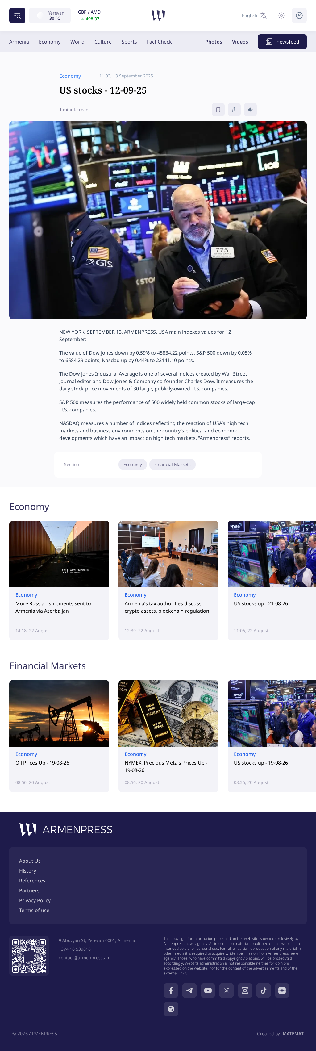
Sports (129, 41)
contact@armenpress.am (84, 958)
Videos (240, 41)
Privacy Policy (35, 900)
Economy (49, 41)
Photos (213, 41)
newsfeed (287, 41)
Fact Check (159, 41)
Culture (103, 41)
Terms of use (34, 910)
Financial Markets (172, 464)
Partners (29, 890)
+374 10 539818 (75, 949)
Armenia (19, 41)
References (32, 880)
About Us (30, 860)
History (27, 870)
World (77, 41)
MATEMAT (293, 1033)
